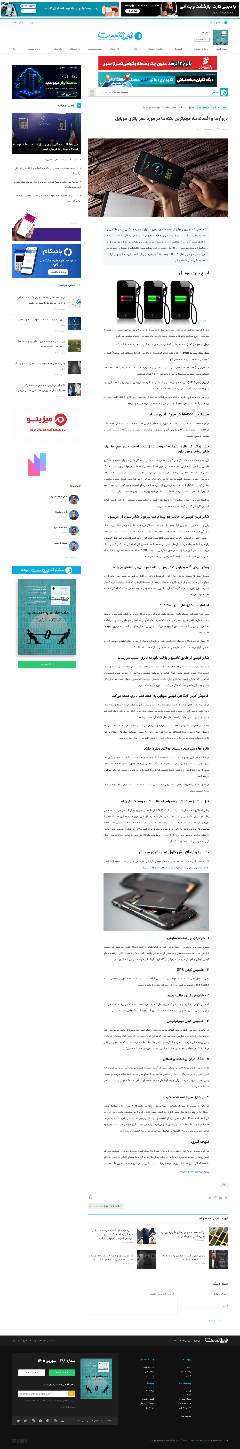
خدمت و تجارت (184, 1403)
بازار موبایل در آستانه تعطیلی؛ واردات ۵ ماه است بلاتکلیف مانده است (183, 1258)
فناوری (213, 107)
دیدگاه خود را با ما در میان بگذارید (163, 1294)
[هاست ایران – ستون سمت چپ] (46, 82)
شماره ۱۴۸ (205, 32)
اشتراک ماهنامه (202, 39)
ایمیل (225, 1306)
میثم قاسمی (60, 543)
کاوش (188, 1375)
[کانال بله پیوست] (60, 9)
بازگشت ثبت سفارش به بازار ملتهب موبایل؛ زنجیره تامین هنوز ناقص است (183, 1234)
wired (182, 1172)
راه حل (188, 1412)
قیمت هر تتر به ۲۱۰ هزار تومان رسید (59, 160)
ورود (31, 22)
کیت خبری (149, 1407)
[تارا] (46, 224)
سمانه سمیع (60, 528)
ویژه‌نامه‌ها (149, 1390)
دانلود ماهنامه (62, 1373)
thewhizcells (195, 1172)
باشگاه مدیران (185, 1399)
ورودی (188, 1390)
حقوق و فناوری (185, 1407)
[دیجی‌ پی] (180, 9)
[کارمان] (46, 462)
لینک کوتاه (98, 1206)
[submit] (71, 1393)
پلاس (214, 92)
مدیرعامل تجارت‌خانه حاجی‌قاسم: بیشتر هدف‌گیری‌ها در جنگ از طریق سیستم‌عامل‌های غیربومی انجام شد (112, 1234)
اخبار (189, 1367)
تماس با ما (150, 1395)
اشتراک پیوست (47, 664)
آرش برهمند (61, 512)
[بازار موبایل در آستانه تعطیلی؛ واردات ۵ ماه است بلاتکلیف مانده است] (218, 1268)
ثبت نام (17, 22)
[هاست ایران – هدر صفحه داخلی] (157, 79)
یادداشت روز (186, 1371)
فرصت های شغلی (147, 1403)
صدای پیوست (148, 1367)
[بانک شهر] (157, 63)
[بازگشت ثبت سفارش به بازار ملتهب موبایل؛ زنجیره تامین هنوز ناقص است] (218, 1245)
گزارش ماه (187, 1395)
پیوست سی (149, 1371)
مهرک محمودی (59, 496)
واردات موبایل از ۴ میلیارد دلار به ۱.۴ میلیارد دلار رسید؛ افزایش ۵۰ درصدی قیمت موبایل (111, 1258)
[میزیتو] (46, 425)
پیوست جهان (185, 1416)
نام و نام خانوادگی (220, 1294)
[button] (14, 49)
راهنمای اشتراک (216, 22)
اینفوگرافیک (149, 1375)
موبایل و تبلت (201, 107)
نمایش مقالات (31, 1373)
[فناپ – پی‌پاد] (46, 261)
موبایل (223, 1184)
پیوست (223, 107)
